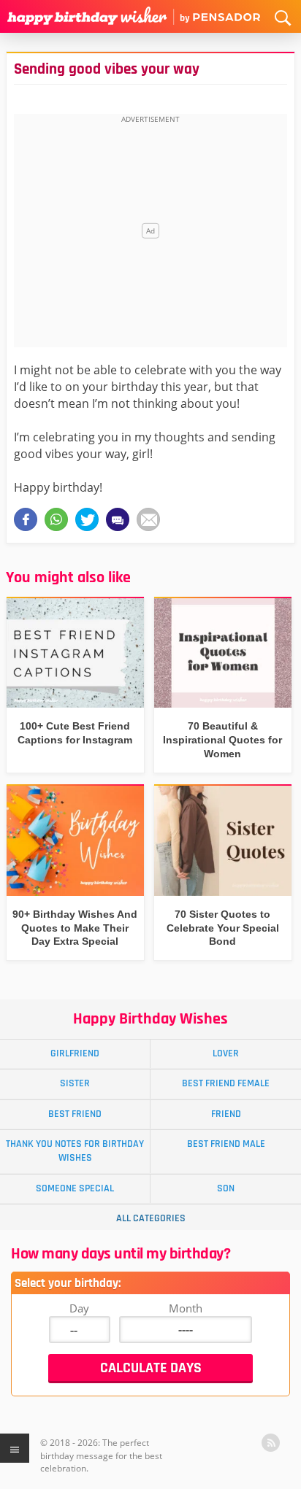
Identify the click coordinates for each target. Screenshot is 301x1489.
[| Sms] (117, 519)
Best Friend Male (226, 1143)
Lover (226, 1053)
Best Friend (75, 1114)
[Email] (148, 519)
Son (226, 1188)
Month (185, 1308)
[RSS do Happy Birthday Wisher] (271, 1443)
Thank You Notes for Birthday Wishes (75, 1150)
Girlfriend (74, 1053)
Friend (226, 1114)
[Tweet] (87, 519)
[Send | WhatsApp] (56, 519)
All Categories (151, 1218)
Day (79, 1308)
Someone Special (75, 1188)
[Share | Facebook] (25, 519)
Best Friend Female (226, 1083)
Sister (75, 1083)
